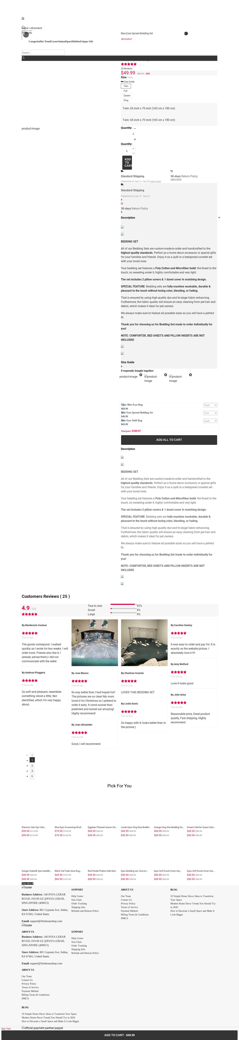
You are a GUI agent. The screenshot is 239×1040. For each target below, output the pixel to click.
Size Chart (76, 900)
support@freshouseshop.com (46, 921)
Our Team (126, 896)
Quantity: (126, 127)
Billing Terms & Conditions (135, 914)
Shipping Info (78, 907)
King (126, 100)
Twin (126, 86)
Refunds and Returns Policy (85, 911)
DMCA (124, 918)
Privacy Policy (128, 903)
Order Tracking (79, 903)
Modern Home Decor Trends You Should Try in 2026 (48, 1017)
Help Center (77, 896)
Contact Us (126, 900)
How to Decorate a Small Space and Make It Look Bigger (50, 1021)
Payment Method (129, 911)
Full (125, 90)
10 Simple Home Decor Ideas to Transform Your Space (49, 1014)
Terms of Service (129, 907)
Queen (127, 95)
